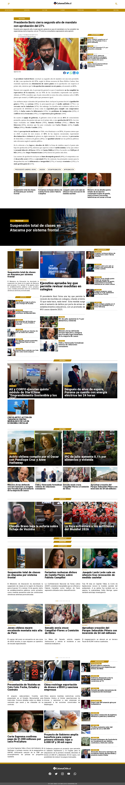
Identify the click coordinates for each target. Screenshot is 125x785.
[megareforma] (85, 679)
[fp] (90, 293)
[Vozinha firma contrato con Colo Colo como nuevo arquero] (11, 352)
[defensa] (85, 716)
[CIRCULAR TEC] (21, 414)
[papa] (85, 704)
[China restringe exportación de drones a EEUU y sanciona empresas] (62, 680)
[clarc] (11, 342)
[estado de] (90, 280)
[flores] (90, 255)
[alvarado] (85, 753)
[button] (25, 169)
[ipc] (83, 49)
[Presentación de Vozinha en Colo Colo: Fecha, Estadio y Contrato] (11, 323)
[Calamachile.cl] (9, 4)
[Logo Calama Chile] (62, 6)
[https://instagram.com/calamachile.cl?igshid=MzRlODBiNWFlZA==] (62, 774)
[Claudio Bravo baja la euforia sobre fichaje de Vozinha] (11, 304)
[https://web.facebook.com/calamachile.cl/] (49, 774)
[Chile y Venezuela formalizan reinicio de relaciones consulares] (83, 65)
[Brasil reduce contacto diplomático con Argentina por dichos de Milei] (85, 667)
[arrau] (83, 57)
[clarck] (11, 333)
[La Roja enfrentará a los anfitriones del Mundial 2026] (11, 313)
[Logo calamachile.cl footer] (62, 771)
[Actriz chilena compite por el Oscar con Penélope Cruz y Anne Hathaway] (83, 41)
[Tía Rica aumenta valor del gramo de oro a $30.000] (85, 729)
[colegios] (23, 268)
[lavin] (90, 268)
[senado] (85, 692)
